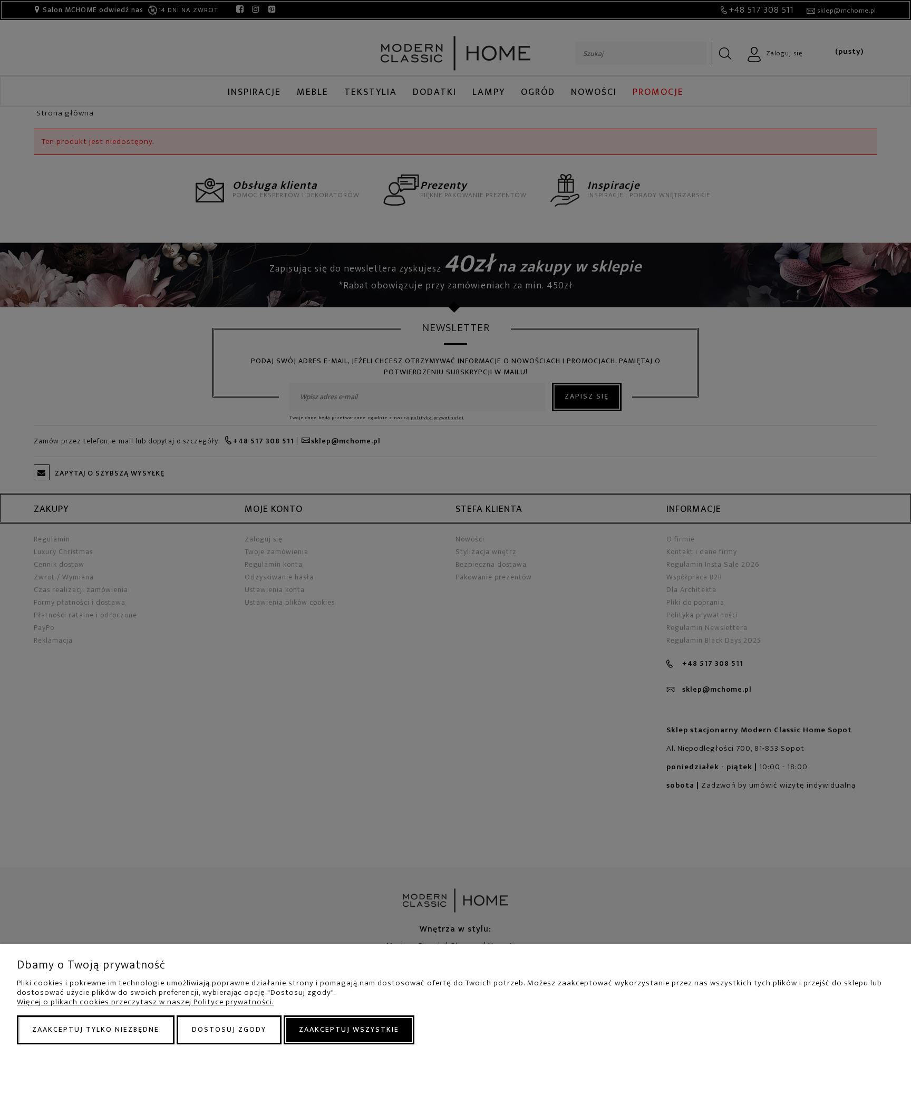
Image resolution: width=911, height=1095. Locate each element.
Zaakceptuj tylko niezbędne (95, 1029)
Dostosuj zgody (229, 1029)
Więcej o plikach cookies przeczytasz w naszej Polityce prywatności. (145, 1002)
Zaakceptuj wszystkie (349, 1029)
